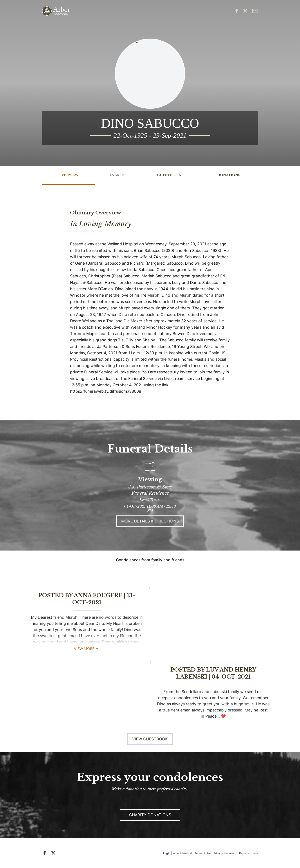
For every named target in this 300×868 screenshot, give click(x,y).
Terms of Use (203, 853)
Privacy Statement (224, 853)
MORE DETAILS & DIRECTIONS (150, 521)
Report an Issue (248, 853)
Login (166, 853)
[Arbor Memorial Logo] (56, 11)
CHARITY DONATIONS (150, 815)
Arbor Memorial (182, 853)
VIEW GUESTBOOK (150, 739)
